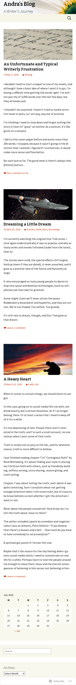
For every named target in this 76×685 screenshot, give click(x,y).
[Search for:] (69, 18)
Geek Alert (41, 229)
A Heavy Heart (17, 379)
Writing (28, 74)
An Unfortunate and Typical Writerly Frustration (31, 67)
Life (37, 384)
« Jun (17, 631)
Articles (31, 229)
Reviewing (54, 229)
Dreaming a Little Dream (27, 224)
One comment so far (17, 173)
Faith (30, 384)
